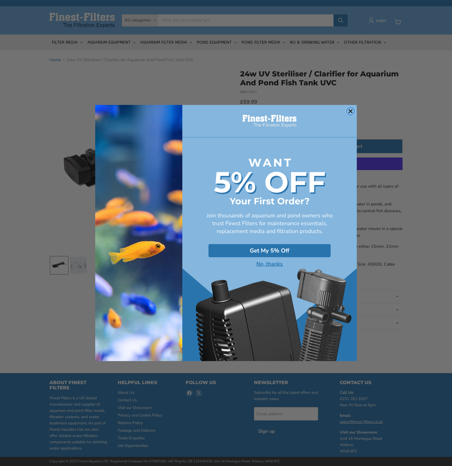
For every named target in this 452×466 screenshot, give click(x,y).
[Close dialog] (350, 111)
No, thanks (269, 264)
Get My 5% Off (269, 251)
